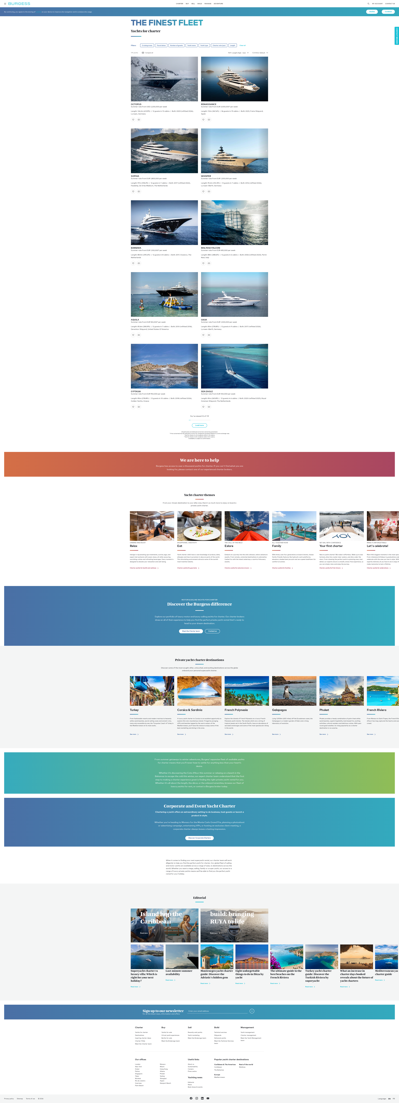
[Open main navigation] (5, 4)
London (137, 1064)
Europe (217, 1075)
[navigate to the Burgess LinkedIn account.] (202, 1098)
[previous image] (133, 79)
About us (191, 1064)
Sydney (162, 1076)
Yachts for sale (166, 1032)
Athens (162, 1071)
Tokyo (137, 1076)
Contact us (212, 631)
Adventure (218, 3)
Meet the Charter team (191, 631)
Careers (191, 1069)
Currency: (255, 53)
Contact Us (390, 3)
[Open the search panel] (368, 3)
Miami (162, 1066)
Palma (137, 1071)
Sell (193, 3)
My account (377, 3)
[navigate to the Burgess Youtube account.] (208, 1098)
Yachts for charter (141, 1032)
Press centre (192, 1071)
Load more (199, 425)
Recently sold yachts (195, 1032)
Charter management (248, 1035)
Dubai (137, 1069)
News (190, 1084)
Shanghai (163, 1078)
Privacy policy (9, 1098)
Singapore (138, 1074)
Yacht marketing (194, 1035)
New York (138, 1066)
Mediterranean (219, 1077)
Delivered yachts (220, 1038)
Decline (372, 11)
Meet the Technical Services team (224, 1042)
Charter (179, 3)
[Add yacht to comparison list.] (139, 119)
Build (200, 3)
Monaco (162, 1064)
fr (394, 1099)
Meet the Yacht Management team (251, 1039)
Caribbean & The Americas (225, 1064)
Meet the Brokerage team (170, 1041)
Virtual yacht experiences (170, 1035)
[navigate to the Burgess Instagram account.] (196, 1098)
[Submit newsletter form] (252, 1011)
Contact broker (397, 36)
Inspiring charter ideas (143, 1038)
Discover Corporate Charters (199, 838)
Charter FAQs (140, 1041)
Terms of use (30, 1098)
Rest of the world (246, 1064)
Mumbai (138, 1078)
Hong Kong (164, 1069)
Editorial (191, 1082)
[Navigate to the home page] (19, 3)
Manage (207, 3)
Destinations (139, 1035)
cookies (38, 12)
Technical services (220, 1032)
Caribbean (218, 1067)
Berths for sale (166, 1038)
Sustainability (193, 1066)
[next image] (195, 79)
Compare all (149, 53)
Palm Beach (139, 1085)
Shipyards (217, 1035)
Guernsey (138, 1083)
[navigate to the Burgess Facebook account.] (191, 1098)
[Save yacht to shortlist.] (133, 119)
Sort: (230, 53)
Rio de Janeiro (140, 1081)
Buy (187, 3)
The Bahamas (219, 1070)
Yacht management (247, 1032)
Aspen (162, 1081)
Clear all (243, 45)
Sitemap (20, 1098)
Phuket (162, 1074)
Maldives (242, 1067)
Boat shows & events (195, 1087)
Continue (388, 11)
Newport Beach (165, 1083)
